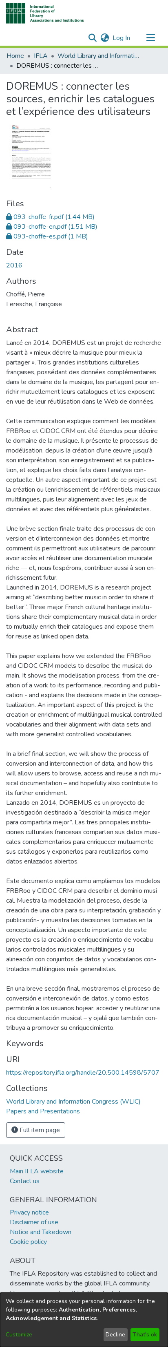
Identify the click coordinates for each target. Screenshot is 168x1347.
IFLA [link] (41, 55)
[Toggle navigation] (150, 38)
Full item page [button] (39, 1130)
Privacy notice (29, 1212)
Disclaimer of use (34, 1222)
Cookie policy (28, 1241)
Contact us (25, 1181)
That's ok (145, 1334)
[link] (50, 216)
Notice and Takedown (40, 1232)
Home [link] (15, 55)
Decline (115, 1334)
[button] (45, 13)
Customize (19, 1334)
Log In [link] (122, 37)
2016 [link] (14, 265)
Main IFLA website (37, 1171)
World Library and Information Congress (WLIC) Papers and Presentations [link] (98, 55)
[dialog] (84, 1320)
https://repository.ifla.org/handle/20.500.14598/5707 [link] (82, 1072)
